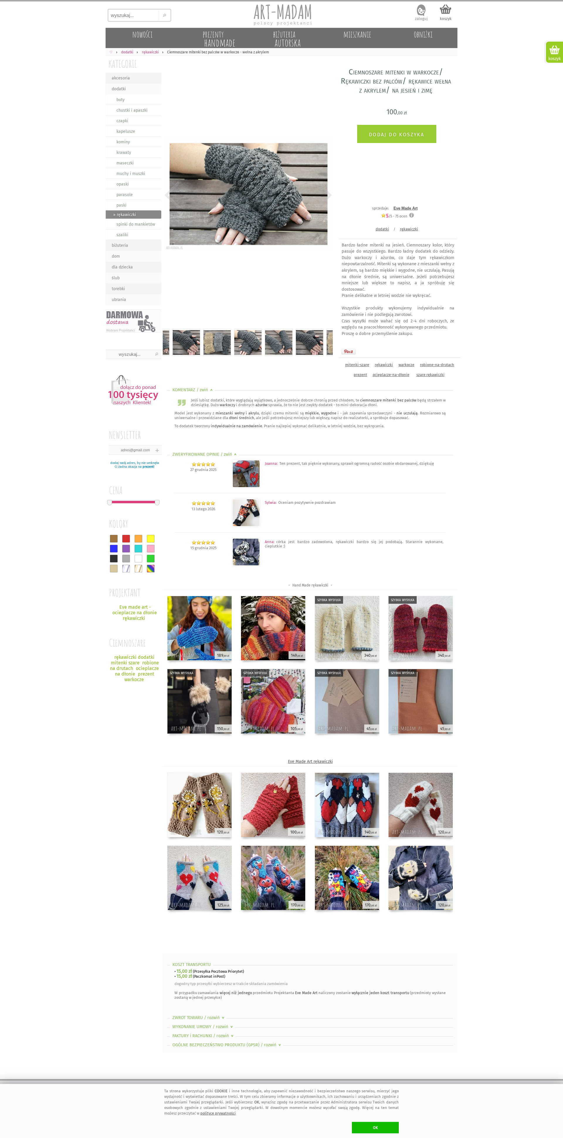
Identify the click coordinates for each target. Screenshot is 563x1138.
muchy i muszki (130, 173)
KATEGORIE (122, 63)
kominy (123, 142)
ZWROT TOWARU (198, 1017)
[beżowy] (114, 568)
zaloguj (421, 18)
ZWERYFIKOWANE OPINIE (205, 454)
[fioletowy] (126, 548)
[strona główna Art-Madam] (281, 14)
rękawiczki (409, 229)
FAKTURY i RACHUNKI (203, 1035)
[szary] (126, 558)
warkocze (406, 365)
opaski (122, 184)
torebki (118, 288)
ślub (116, 277)
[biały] (138, 558)
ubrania (119, 299)
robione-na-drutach (437, 365)
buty (120, 99)
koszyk (446, 18)
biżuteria (120, 245)
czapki (122, 120)
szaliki (122, 234)
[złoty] (138, 568)
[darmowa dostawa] (133, 321)
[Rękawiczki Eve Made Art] (246, 564)
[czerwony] (126, 538)
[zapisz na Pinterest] (348, 351)
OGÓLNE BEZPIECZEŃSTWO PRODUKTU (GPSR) (227, 1044)
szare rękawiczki (430, 374)
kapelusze (125, 131)
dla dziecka (122, 267)
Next (323, 195)
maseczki (125, 163)
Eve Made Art (406, 208)
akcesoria (121, 78)
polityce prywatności (218, 1113)
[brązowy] (114, 538)
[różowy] (151, 548)
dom (116, 256)
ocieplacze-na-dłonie (391, 374)
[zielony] (151, 558)
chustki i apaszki (131, 110)
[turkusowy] (138, 548)
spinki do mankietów (135, 224)
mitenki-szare (357, 365)
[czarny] (114, 558)
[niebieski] (114, 548)
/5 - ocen (396, 216)
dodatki (119, 88)
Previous (172, 195)
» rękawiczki (124, 214)
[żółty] (151, 538)
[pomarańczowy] (138, 538)
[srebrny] (126, 568)
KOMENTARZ (193, 389)
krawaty (123, 152)
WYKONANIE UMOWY (203, 1026)
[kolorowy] (151, 568)
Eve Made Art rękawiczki (310, 761)
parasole (124, 194)
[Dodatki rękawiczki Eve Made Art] (246, 486)
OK (375, 1127)
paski (121, 205)
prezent (148, 467)
